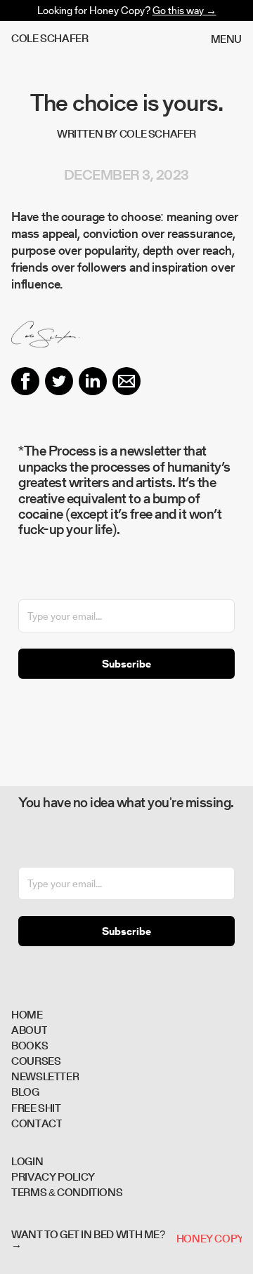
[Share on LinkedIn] (93, 381)
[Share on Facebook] (25, 381)
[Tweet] (59, 381)
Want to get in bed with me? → (88, 1239)
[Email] (126, 381)
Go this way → (184, 10)
